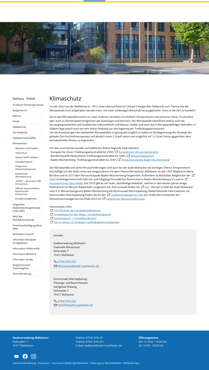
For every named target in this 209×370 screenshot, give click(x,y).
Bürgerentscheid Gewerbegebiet (21, 266)
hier (147, 187)
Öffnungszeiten (148, 337)
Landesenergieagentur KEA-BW (129, 195)
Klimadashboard (23, 161)
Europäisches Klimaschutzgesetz (138, 152)
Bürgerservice (20, 110)
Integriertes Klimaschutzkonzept (25, 168)
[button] (16, 356)
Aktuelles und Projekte (26, 148)
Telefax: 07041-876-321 (90, 341)
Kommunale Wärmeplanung (23, 175)
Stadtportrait (19, 126)
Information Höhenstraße (26, 248)
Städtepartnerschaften (24, 137)
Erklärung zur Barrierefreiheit (105, 362)
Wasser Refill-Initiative (26, 157)
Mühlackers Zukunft (23, 234)
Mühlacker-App (131, 362)
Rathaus (17, 115)
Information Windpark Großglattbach (24, 241)
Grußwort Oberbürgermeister (28, 104)
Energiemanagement (26, 198)
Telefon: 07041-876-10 (89, 337)
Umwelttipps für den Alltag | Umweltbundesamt (82, 214)
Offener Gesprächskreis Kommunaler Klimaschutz (27, 191)
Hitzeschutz (21, 152)
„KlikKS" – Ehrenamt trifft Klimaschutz (28, 182)
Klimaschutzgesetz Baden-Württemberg (145, 160)
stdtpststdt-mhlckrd (102, 345)
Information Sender (23, 259)
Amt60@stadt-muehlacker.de (75, 305)
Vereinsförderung (22, 273)
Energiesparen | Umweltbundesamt (75, 218)
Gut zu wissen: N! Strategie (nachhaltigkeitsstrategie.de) (86, 222)
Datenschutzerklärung (24, 362)
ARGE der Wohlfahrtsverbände (23, 218)
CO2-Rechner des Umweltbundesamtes (77, 210)
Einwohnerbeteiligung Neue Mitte (27, 227)
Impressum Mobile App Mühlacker (70, 362)
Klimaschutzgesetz (142, 156)
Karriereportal (20, 132)
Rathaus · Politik (24, 98)
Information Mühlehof (24, 253)
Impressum (44, 362)
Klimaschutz (20, 143)
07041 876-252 (67, 261)
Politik (16, 121)
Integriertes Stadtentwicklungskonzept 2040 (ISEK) (26, 207)
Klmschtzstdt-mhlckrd (77, 266)
